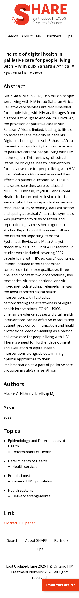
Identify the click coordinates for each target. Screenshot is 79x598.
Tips (68, 36)
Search (12, 36)
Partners (54, 36)
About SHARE (32, 36)
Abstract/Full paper (19, 523)
